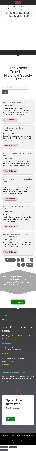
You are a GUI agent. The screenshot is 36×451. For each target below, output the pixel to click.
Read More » (10, 120)
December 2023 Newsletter (14, 102)
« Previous (10, 260)
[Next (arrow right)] (6, 450)
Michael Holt (8, 105)
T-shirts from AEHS (9, 347)
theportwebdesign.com (18, 442)
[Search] (5, 92)
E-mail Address (12, 408)
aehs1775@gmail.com (15, 339)
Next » (29, 265)
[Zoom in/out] (2, 447)
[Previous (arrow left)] (2, 450)
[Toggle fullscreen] (6, 447)
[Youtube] (19, 2)
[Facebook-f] (16, 2)
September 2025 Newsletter (13, 359)
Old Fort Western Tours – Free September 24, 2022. (15, 236)
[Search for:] (15, 87)
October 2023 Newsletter (13, 128)
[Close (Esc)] (15, 447)
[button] (18, 51)
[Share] (11, 447)
